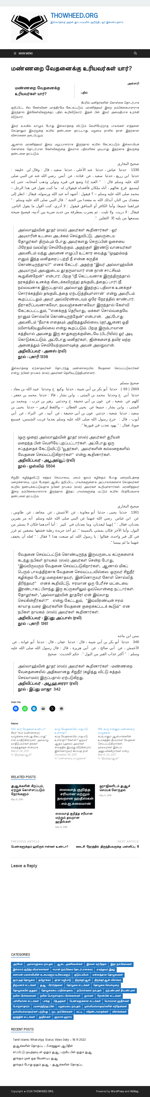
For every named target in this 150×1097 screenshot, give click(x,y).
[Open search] (135, 53)
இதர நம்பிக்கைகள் (121, 964)
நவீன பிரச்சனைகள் (24, 996)
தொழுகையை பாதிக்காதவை (57, 990)
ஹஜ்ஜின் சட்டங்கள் (24, 1017)
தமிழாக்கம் (44, 980)
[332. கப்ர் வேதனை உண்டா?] (33, 742)
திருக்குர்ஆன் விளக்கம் (107, 980)
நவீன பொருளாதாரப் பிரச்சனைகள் (60, 996)
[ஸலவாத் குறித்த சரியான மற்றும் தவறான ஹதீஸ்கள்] (75, 797)
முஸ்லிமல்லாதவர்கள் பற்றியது (30, 1012)
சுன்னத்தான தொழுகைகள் (107, 975)
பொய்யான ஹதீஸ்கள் (116, 1001)
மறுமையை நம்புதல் (69, 1006)
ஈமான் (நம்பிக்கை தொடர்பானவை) (73, 969)
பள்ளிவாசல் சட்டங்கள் (26, 1001)
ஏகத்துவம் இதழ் (105, 969)
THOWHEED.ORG (74, 15)
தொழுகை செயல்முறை (106, 985)
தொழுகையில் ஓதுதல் (25, 990)
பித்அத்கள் (59, 1001)
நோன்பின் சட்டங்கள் (109, 996)
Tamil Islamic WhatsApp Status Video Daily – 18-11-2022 (49, 1039)
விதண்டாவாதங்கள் (97, 1012)
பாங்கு (46, 1001)
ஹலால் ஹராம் (63, 1017)
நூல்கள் (88, 996)
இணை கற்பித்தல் (96, 964)
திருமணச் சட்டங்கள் (24, 985)
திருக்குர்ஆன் (83, 980)
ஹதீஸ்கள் (44, 1017)
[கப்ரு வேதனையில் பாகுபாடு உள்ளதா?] (76, 743)
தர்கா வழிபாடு (63, 980)
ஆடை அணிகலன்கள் (69, 964)
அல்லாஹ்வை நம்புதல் (40, 964)
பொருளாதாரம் (21, 1006)
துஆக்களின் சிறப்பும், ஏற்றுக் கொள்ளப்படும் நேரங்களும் (27, 790)
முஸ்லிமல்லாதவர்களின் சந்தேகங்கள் (105, 1006)
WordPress (117, 1091)
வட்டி (79, 1012)
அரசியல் (18, 964)
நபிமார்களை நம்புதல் (89, 990)
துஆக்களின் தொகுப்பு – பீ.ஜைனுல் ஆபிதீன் (43, 1046)
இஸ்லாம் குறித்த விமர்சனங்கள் (31, 969)
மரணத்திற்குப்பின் (43, 1006)
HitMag (134, 1091)
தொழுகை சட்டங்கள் (77, 985)
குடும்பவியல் (81, 975)
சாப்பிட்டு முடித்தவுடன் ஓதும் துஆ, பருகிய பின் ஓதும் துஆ (52, 1052)
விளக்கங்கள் (119, 1012)
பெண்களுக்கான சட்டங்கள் (85, 1001)
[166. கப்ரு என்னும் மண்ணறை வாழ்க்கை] (119, 743)
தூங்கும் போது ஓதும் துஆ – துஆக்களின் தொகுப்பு (47, 1064)
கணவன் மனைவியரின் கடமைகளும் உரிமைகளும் (41, 975)
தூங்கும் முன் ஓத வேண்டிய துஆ (35, 1058)
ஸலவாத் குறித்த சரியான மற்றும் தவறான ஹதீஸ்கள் (74, 817)
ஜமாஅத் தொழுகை (24, 980)
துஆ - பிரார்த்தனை (51, 985)
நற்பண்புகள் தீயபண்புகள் (120, 990)
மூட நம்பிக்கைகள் (62, 1012)
